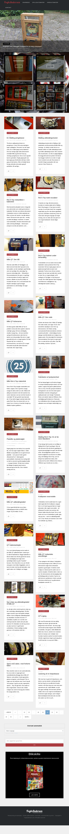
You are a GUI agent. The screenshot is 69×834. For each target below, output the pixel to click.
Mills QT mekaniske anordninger (45, 555)
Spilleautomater (38, 2)
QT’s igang (42, 616)
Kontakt (8, 7)
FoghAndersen (12, 2)
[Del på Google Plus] (24, 171)
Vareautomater (52, 2)
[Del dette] (17, 171)
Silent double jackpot (47, 379)
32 (56, 712)
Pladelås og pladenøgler (16, 439)
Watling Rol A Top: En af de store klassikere (48, 438)
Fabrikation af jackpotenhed (48, 377)
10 (24, 712)
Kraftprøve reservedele (46, 496)
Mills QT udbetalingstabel (16, 502)
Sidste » (27, 717)
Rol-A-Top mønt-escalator (47, 198)
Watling (24, 140)
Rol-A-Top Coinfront (15, 140)
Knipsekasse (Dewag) (47, 676)
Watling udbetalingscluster (48, 138)
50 (11, 717)
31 (52, 712)
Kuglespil (9, 48)
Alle (4, 48)
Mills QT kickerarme (14, 321)
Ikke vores (13, 261)
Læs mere (34, 795)
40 (6, 717)
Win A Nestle (26, 48)
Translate (16, 733)
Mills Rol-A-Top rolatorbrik (16, 381)
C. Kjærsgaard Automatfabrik (18, 441)
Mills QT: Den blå (13, 259)
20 (29, 712)
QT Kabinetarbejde (14, 545)
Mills (18, 261)
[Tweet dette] (20, 171)
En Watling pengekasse (15, 138)
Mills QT (22, 261)
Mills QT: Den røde (45, 317)
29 (43, 712)
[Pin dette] (28, 171)
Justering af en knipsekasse (48, 674)
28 (38, 712)
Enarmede (26, 2)
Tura (56, 379)
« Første (8, 712)
